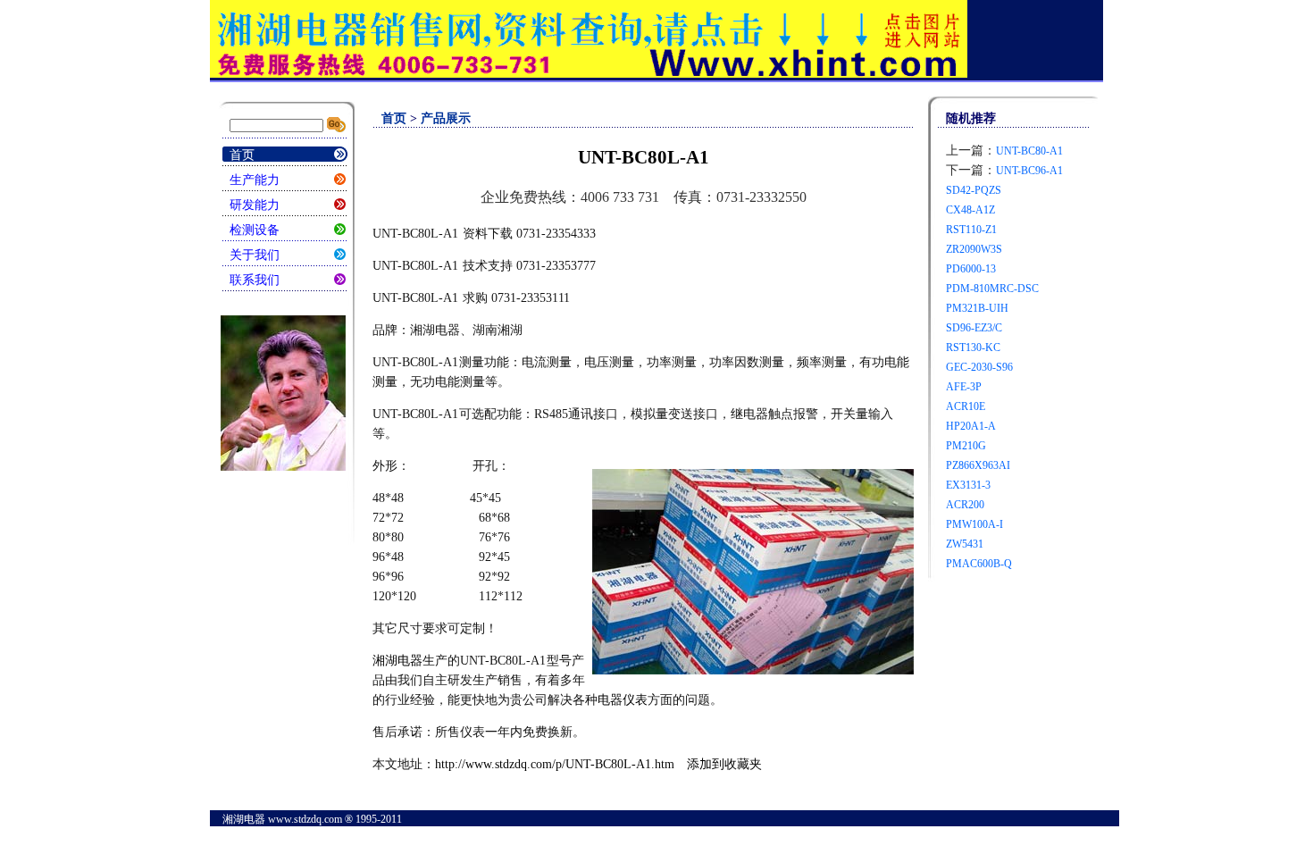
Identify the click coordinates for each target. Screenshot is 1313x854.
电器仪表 (623, 700)
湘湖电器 (397, 660)
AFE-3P (964, 387)
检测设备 (255, 230)
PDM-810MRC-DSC (992, 288)
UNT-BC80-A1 (1029, 151)
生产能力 (255, 180)
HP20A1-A (971, 426)
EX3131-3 (968, 485)
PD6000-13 (971, 269)
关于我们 (255, 255)
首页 (242, 155)
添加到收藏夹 (724, 764)
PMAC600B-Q (979, 563)
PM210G (966, 446)
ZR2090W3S (974, 249)
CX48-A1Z (970, 210)
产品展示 (446, 118)
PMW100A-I (974, 524)
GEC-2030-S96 (979, 367)
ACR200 (965, 504)
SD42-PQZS (973, 190)
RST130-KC (973, 347)
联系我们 (255, 280)
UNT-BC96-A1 (1029, 170)
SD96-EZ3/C (974, 328)
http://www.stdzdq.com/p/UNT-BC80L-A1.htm (554, 764)
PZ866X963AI (978, 465)
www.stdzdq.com (305, 819)
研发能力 (255, 205)
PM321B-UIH (977, 308)
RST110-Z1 (971, 229)
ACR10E (965, 406)
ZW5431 (964, 544)
